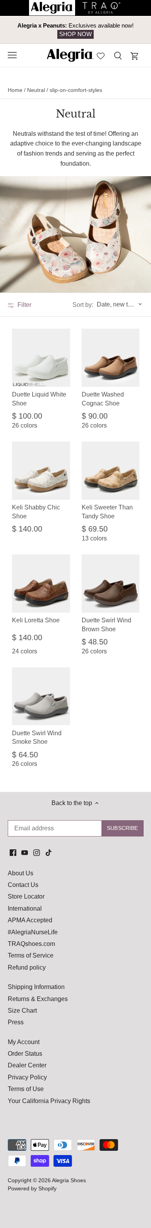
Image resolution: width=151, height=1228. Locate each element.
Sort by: (82, 305)
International (25, 908)
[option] (75, 30)
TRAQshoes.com (31, 943)
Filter (23, 304)
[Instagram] (36, 852)
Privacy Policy (27, 1077)
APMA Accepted (30, 920)
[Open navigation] (12, 55)
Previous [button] (23, 29)
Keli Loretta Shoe (36, 620)
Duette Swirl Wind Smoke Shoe (37, 737)
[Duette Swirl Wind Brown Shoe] (111, 583)
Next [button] (127, 29)
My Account (23, 1042)
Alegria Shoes (69, 1180)
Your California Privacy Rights (49, 1101)
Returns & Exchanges (38, 999)
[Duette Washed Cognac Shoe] (111, 358)
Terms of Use (26, 1089)
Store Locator (26, 896)
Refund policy (27, 967)
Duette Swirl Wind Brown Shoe (106, 624)
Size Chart (22, 1010)
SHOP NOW (75, 34)
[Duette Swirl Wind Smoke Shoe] (41, 696)
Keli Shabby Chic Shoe (36, 511)
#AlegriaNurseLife (33, 932)
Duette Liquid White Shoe (39, 398)
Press (16, 1022)
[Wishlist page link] (101, 55)
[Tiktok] (48, 852)
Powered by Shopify (32, 1188)
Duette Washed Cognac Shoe (103, 398)
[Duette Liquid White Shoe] (41, 358)
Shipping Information (36, 987)
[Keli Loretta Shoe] (41, 583)
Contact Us (23, 885)
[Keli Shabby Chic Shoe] (41, 471)
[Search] (117, 55)
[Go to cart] (134, 56)
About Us (20, 873)
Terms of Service (30, 955)
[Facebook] (13, 852)
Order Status (25, 1053)
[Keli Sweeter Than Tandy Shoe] (111, 471)
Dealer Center (27, 1065)
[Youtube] (24, 852)
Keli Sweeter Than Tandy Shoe (107, 511)
